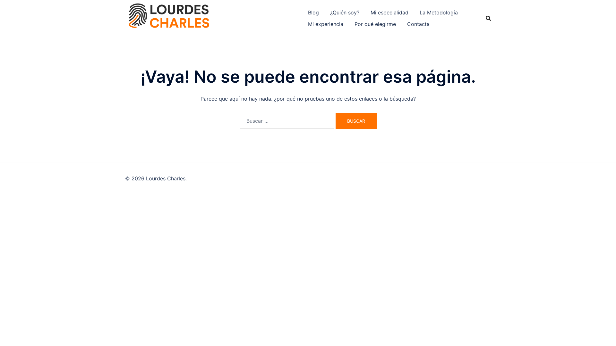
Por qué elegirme (375, 24)
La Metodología (439, 12)
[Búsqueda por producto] (488, 18)
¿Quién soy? (344, 12)
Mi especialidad (389, 12)
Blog (313, 12)
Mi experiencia (325, 24)
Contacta (418, 24)
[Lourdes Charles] (169, 18)
